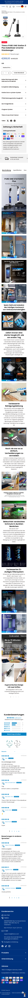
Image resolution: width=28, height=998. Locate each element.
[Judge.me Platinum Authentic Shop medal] (9, 743)
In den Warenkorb (19, 73)
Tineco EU (7, 990)
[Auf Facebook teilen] (11, 120)
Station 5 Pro (6, 67)
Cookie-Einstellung (6, 992)
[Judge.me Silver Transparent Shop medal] (17, 743)
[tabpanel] (14, 437)
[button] (13, 6)
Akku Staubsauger (16, 585)
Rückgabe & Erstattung (11, 942)
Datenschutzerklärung (17, 992)
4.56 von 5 (18, 718)
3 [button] (14, 831)
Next (25, 650)
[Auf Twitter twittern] (7, 120)
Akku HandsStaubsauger (16, 465)
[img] (5, 756)
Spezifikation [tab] (17, 170)
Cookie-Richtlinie (5, 994)
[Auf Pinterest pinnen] (14, 120)
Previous (3, 650)
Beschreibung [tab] (6, 170)
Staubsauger (9, 355)
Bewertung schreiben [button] (14, 734)
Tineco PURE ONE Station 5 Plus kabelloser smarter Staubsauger (13, 13)
